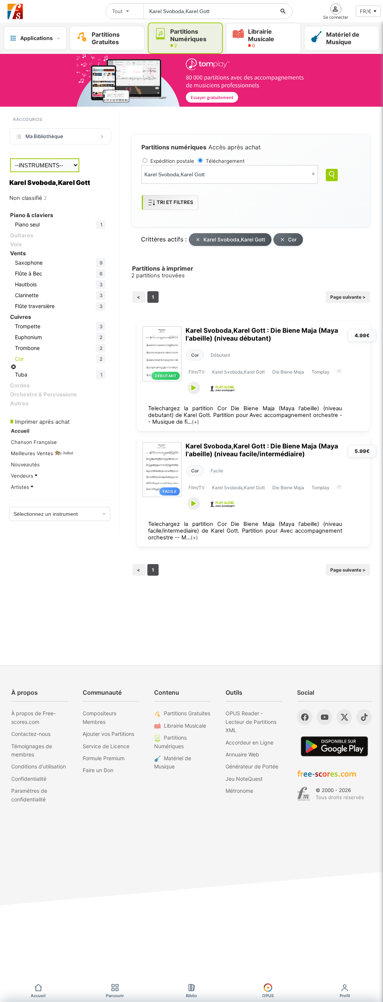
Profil (345, 995)
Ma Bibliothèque (44, 136)
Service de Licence (106, 746)
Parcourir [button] (115, 995)
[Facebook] (304, 717)
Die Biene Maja (288, 372)
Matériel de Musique (172, 762)
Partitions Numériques (170, 741)
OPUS (268, 995)
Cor (292, 240)
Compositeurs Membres (99, 717)
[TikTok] (364, 717)
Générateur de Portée (252, 766)
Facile (217, 470)
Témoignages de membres (31, 750)
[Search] (332, 175)
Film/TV (197, 372)
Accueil (38, 995)
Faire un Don (98, 770)
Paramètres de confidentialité (29, 795)
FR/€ (365, 11)
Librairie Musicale (185, 725)
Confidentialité (28, 779)
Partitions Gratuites (187, 713)
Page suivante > (347, 297)
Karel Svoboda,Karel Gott (234, 240)
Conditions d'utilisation (38, 766)
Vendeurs (23, 476)
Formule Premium (104, 758)
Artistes (21, 487)
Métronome (239, 791)
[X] (344, 717)
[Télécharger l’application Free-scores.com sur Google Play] (334, 746)
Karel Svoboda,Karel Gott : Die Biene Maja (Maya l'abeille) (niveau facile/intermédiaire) (262, 450)
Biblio (191, 995)
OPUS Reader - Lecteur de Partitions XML (251, 721)
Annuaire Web (242, 754)
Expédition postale (172, 161)
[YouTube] (324, 717)
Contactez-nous (30, 734)
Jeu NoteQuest (244, 779)
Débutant (220, 355)
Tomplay (321, 372)
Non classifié (28, 198)
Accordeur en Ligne (249, 742)
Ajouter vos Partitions (108, 734)
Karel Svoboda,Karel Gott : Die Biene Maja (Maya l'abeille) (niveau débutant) (262, 334)
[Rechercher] (283, 11)
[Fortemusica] (303, 794)
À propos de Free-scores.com (33, 717)
